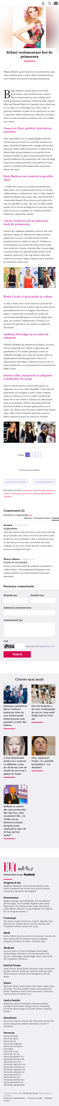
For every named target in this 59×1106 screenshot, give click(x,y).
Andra (30, 906)
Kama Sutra (29, 888)
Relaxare (34, 968)
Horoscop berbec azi (13, 1082)
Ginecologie (41, 951)
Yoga (41, 968)
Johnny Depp (10, 903)
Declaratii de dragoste (25, 891)
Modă (7, 932)
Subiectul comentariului (17, 607)
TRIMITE (17, 654)
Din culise (8, 1021)
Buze (26, 923)
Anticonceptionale (36, 953)
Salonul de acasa (30, 926)
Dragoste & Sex (12, 882)
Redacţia (48, 1098)
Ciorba (22, 986)
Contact (7, 1100)
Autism (7, 1011)
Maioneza (15, 991)
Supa (51, 986)
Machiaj (44, 921)
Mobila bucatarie (12, 1003)
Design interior (32, 1006)
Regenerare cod (46, 646)
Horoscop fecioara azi (14, 1059)
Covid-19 (44, 1023)
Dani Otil (14, 906)
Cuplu (46, 886)
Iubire (6, 888)
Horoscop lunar (11, 1051)
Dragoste (8, 886)
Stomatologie (10, 953)
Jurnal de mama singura (15, 1008)
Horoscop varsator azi (14, 1072)
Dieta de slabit (45, 971)
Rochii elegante (23, 938)
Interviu (17, 1021)
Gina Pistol (44, 906)
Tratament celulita (12, 926)
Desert (7, 991)
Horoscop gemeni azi (14, 1056)
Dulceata (8, 988)
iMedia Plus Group (30, 1093)
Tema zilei (38, 1021)
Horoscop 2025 (11, 1038)
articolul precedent (16, 481)
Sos (33, 986)
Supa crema (36, 988)
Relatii (39, 886)
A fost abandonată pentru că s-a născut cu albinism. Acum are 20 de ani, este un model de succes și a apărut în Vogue (15, 765)
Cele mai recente (42, 518)
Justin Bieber (10, 908)
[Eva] (9, 3)
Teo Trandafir (23, 903)
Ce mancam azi (24, 993)
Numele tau (10, 595)
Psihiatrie (22, 959)
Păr (5, 921)
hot (23, 493)
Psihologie (30, 951)
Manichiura (9, 923)
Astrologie (8, 1048)
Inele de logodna (40, 938)
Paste (15, 986)
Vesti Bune (34, 1023)
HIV (5, 959)
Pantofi (12, 938)
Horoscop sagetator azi (14, 1069)
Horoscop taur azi (12, 1061)
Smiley (22, 906)
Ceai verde (47, 956)
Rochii (10, 921)
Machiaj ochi (44, 923)
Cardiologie (16, 956)
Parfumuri (26, 921)
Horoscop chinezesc (13, 1046)
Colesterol (21, 953)
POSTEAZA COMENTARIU (16, 515)
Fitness (12, 968)
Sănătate (9, 947)
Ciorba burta (10, 993)
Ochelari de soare (22, 941)
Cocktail (25, 988)
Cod (6, 641)
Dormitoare (18, 1006)
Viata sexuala (29, 886)
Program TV (37, 908)
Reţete (7, 982)
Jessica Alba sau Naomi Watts (39, 493)
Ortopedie (12, 959)
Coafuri (35, 921)
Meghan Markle (11, 901)
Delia (35, 906)
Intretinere (49, 968)
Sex (21, 888)
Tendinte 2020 (38, 941)
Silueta (22, 973)
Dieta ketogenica (34, 973)
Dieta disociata (11, 973)
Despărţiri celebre (19, 1023)
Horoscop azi (10, 1041)
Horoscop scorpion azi (14, 1066)
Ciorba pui (48, 991)
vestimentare (15, 493)
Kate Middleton (26, 901)
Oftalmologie (29, 956)
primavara (27, 490)
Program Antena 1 (19, 911)
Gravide (31, 1008)
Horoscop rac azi (11, 1054)
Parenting (45, 1006)
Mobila (45, 1003)
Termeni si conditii (35, 1098)
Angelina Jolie (37, 903)
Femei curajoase (44, 1008)
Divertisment (11, 897)
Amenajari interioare (31, 1003)
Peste (28, 986)
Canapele (8, 1006)
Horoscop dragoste (13, 1043)
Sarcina (7, 951)
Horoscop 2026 (11, 1036)
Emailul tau (37, 595)
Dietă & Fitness (12, 965)
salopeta (8, 496)
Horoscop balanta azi (14, 1079)
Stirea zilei (27, 1021)
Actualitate (10, 1017)
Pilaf (23, 991)
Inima (22, 951)
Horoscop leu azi (11, 1077)
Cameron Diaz (39, 490)
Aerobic (7, 971)
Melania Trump (24, 908)
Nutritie (33, 971)
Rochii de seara (17, 936)
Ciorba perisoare (34, 991)
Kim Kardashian (42, 901)
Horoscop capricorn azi (15, 1064)
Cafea (45, 986)
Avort (38, 956)
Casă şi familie (12, 1000)
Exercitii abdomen (20, 971)
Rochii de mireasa (34, 936)
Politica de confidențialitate (14, 1098)
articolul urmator (44, 481)
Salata (39, 986)
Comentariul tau (13, 620)
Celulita (33, 923)
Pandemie (8, 1026)
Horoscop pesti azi (12, 1074)
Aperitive (47, 988)
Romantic (17, 886)
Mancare (8, 986)
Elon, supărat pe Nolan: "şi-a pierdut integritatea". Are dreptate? (42, 762)
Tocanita (17, 988)
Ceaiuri (15, 951)
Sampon (19, 923)
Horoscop (9, 1032)
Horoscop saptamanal (14, 1084)
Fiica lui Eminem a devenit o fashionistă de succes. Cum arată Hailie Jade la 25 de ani (43, 712)
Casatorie (14, 888)
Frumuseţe (10, 918)
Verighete (8, 941)
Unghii (17, 921)
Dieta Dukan (23, 968)
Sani (50, 921)
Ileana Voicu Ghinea (31, 470)
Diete (6, 968)
